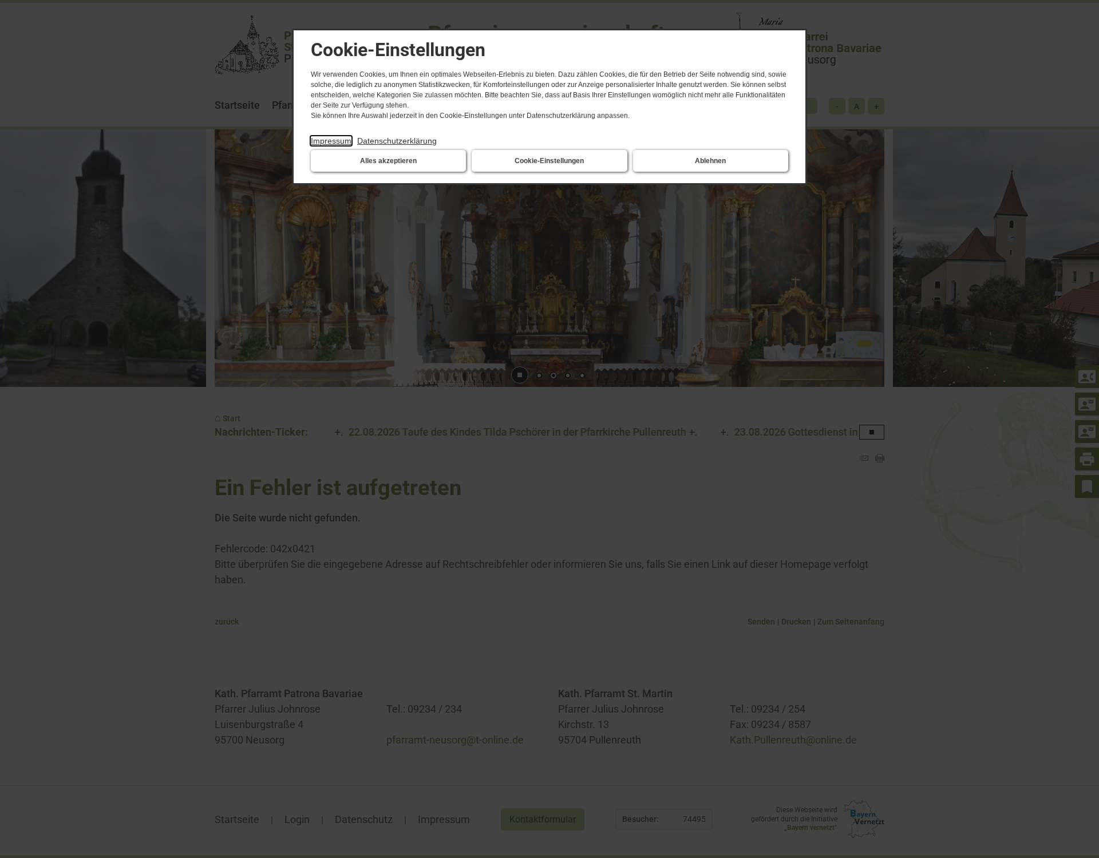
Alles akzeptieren (388, 161)
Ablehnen (710, 161)
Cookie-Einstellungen (549, 161)
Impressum (331, 140)
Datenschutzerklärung (397, 140)
